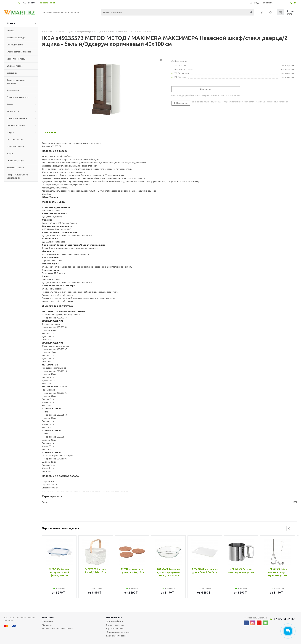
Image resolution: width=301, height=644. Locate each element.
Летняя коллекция (15, 146)
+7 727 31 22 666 (29, 3)
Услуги (10, 153)
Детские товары (15, 139)
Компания (48, 617)
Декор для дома (15, 45)
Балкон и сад (13, 111)
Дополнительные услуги (117, 632)
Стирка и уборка (15, 66)
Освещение (12, 73)
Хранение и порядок (16, 38)
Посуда (10, 132)
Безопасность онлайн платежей (57, 628)
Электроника (13, 90)
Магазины (47, 625)
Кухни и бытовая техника (19, 52)
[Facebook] (246, 623)
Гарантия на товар (115, 628)
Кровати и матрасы (16, 59)
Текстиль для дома (16, 125)
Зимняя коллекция (15, 160)
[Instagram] (252, 623)
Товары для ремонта (17, 118)
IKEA (12, 23)
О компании (47, 621)
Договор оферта (114, 621)
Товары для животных (18, 97)
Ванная (10, 104)
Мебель (10, 30)
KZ (291, 3)
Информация (114, 617)
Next (294, 528)
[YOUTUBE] (259, 623)
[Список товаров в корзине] (286, 14)
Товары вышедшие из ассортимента (17, 176)
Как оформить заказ (116, 636)
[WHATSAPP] (265, 623)
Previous (289, 528)
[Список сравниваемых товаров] (262, 13)
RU (294, 3)
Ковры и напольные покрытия (16, 81)
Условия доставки (115, 625)
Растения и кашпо (15, 168)
